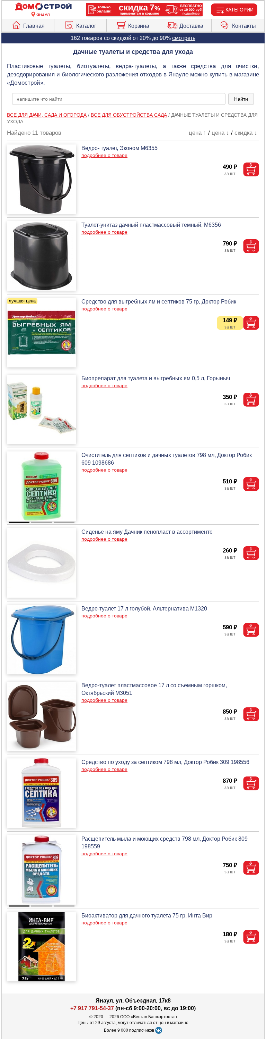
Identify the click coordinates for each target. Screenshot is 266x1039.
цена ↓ (220, 133)
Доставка (191, 26)
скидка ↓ (245, 133)
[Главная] (43, 6)
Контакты (244, 26)
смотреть (183, 38)
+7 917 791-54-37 (92, 1008)
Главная (34, 26)
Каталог (86, 26)
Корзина (138, 26)
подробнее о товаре (104, 155)
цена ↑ (197, 133)
